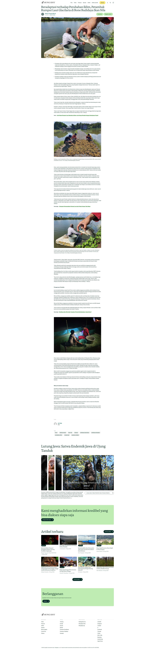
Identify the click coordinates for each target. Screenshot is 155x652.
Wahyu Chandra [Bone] (50, 13)
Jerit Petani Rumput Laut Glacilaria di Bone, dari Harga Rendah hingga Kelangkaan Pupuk (77, 115)
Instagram (99, 623)
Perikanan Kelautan (95, 432)
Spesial (84, 2)
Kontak (61, 623)
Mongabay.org (82, 625)
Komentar (100, 14)
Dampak (62, 633)
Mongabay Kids (82, 623)
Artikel (89, 2)
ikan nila (70, 432)
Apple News (100, 641)
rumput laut (66, 434)
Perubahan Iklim (58, 434)
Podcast (79, 2)
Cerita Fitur (43, 631)
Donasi (102, 2)
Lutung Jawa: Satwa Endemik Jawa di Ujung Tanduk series (99, 492)
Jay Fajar (60, 423)
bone (56, 432)
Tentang (61, 621)
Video (75, 2)
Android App (100, 639)
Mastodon (99, 637)
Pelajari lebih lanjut (47, 519)
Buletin (45, 601)
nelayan (76, 432)
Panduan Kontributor (64, 629)
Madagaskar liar (82, 621)
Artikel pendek (95, 2)
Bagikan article (108, 14)
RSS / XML (99, 635)
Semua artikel (108, 531)
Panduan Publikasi (64, 631)
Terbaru (42, 633)
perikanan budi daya (84, 432)
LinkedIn (99, 621)
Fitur (71, 2)
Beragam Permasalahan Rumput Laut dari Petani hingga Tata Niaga (74, 206)
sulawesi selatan (52, 14)
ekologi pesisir (63, 432)
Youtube (99, 625)
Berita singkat (44, 629)
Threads (99, 631)
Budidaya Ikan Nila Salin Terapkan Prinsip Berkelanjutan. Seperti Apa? (75, 311)
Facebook (99, 629)
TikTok (98, 633)
